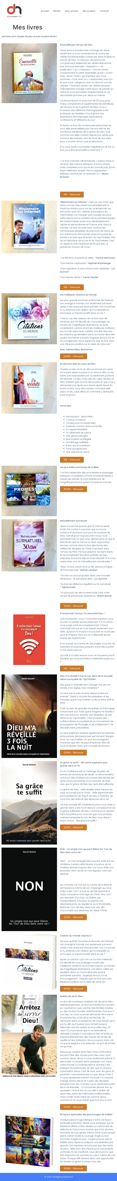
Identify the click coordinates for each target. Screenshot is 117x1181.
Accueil (45, 11)
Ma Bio (56, 11)
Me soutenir (89, 11)
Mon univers (71, 11)
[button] (72, 194)
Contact (104, 11)
